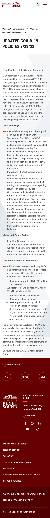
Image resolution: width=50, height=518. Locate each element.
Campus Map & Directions (15, 443)
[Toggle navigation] (45, 4)
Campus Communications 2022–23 (20, 30)
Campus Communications (13, 28)
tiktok (37, 429)
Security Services (12, 449)
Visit (7, 376)
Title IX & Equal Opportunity (17, 462)
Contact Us (31, 415)
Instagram (32, 423)
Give (43, 376)
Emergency (8, 455)
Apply (25, 376)
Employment (9, 468)
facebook (25, 423)
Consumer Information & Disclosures (21, 474)
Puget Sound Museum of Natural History (24, 493)
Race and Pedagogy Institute (18, 499)
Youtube (27, 429)
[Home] (10, 401)
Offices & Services (12, 480)
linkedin (39, 423)
